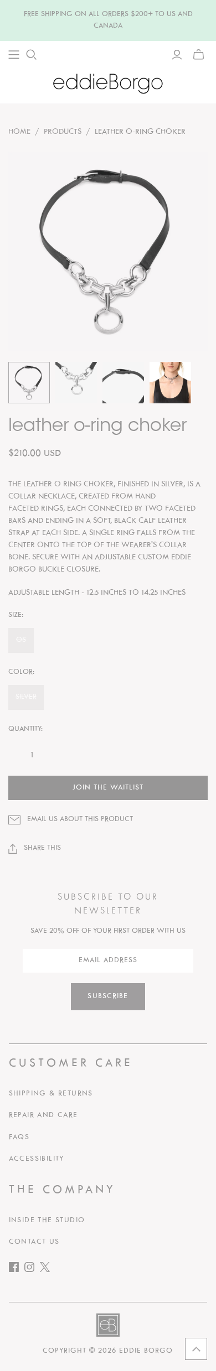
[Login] (177, 55)
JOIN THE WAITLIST (108, 788)
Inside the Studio (47, 1220)
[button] (196, 1348)
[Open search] (31, 54)
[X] (47, 1269)
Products (62, 132)
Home (19, 132)
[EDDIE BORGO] (108, 83)
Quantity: (25, 729)
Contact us (34, 1242)
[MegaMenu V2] (13, 54)
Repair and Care (43, 1115)
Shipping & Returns (51, 1093)
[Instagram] (32, 1269)
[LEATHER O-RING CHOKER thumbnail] (29, 382)
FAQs (19, 1137)
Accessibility (36, 1159)
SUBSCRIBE (108, 996)
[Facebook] (16, 1269)
